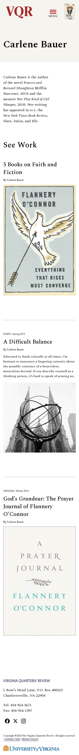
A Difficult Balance (27, 341)
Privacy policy (30, 739)
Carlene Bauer (15, 180)
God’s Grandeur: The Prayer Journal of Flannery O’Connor (38, 506)
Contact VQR (12, 739)
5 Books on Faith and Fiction (30, 168)
